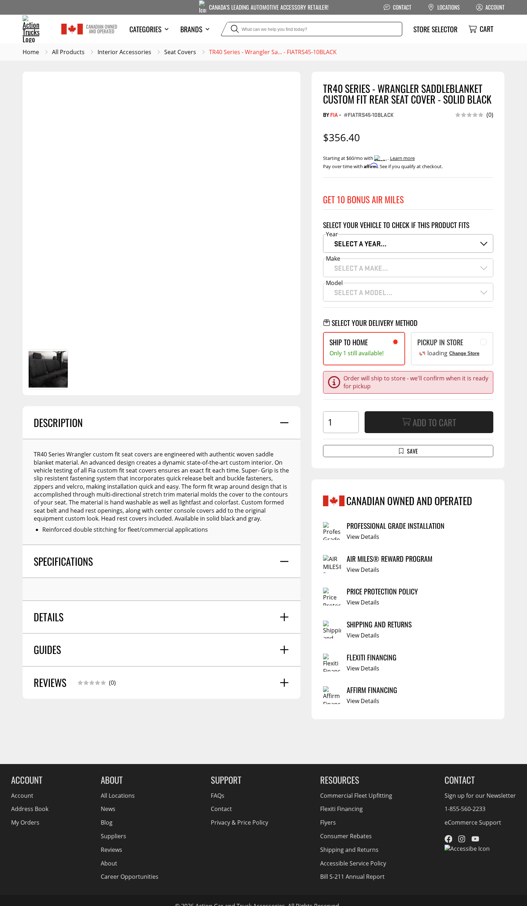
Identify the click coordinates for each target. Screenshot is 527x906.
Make (333, 258)
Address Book (29, 809)
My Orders (25, 822)
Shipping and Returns (349, 850)
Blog (107, 822)
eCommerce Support (473, 822)
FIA (334, 114)
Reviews (111, 850)
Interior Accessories (124, 52)
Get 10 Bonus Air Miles (363, 199)
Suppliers (113, 836)
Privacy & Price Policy (239, 822)
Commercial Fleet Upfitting (356, 796)
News (108, 809)
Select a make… (361, 267)
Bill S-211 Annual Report (352, 877)
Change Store (464, 353)
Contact (221, 809)
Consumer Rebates (346, 836)
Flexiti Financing (341, 809)
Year (332, 234)
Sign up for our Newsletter (480, 796)
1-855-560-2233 (465, 809)
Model (334, 283)
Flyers (328, 822)
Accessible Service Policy (353, 863)
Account (22, 796)
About (109, 863)
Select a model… (363, 292)
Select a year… (360, 243)
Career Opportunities (129, 877)
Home (31, 52)
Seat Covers (180, 52)
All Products (68, 52)
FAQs (217, 796)
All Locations (118, 796)
